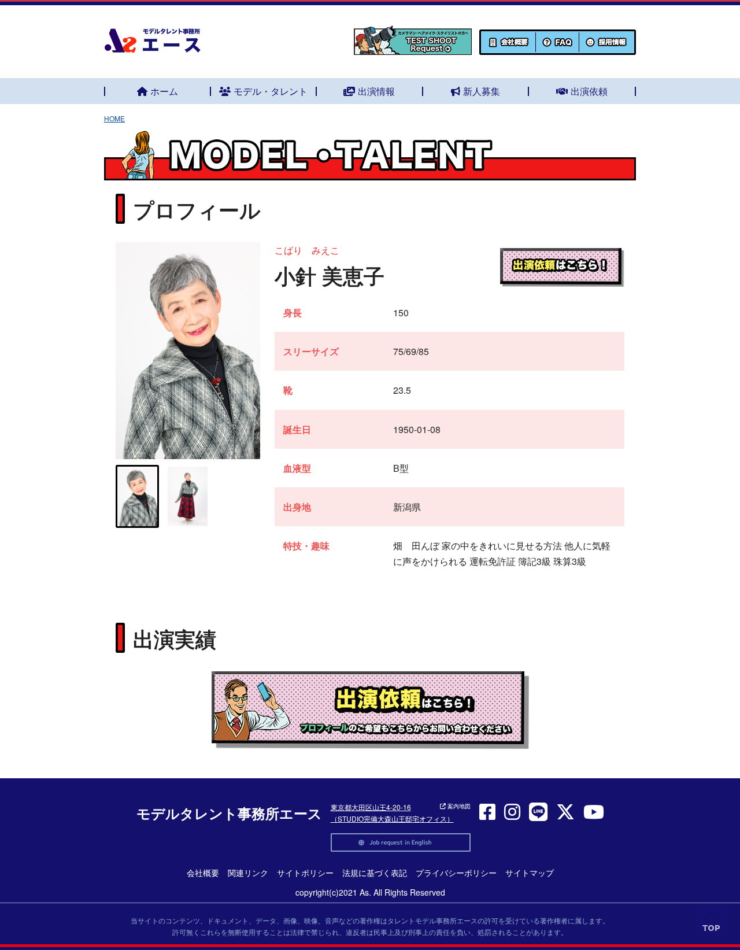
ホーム (164, 91)
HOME (114, 118)
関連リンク (248, 872)
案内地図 (458, 806)
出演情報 (376, 91)
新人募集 (481, 91)
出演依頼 (589, 91)
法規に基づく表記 (374, 872)
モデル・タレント (271, 91)
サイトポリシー (305, 872)
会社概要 (203, 872)
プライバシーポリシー (456, 872)
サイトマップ (529, 872)
